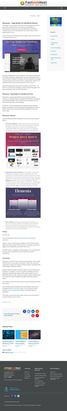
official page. (5, 111)
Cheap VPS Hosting (40, 383)
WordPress (54, 63)
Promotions (54, 54)
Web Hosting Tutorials (56, 374)
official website (24, 238)
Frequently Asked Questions (55, 378)
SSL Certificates (39, 381)
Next (38, 16)
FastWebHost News (54, 43)
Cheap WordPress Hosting (39, 378)
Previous (33, 16)
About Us (27, 372)
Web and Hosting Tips (55, 58)
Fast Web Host (14, 388)
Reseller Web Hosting (40, 375)
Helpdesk (52, 372)
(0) (20, 352)
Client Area (28, 376)
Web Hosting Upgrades (56, 376)
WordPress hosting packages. (16, 288)
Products (53, 51)
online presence (30, 82)
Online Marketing (56, 48)
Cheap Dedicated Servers (39, 385)
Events (53, 39)
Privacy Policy (18, 380)
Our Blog (27, 374)
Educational (54, 36)
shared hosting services (14, 290)
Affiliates (27, 378)
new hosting (13, 25)
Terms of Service (8, 380)
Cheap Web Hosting (40, 373)
